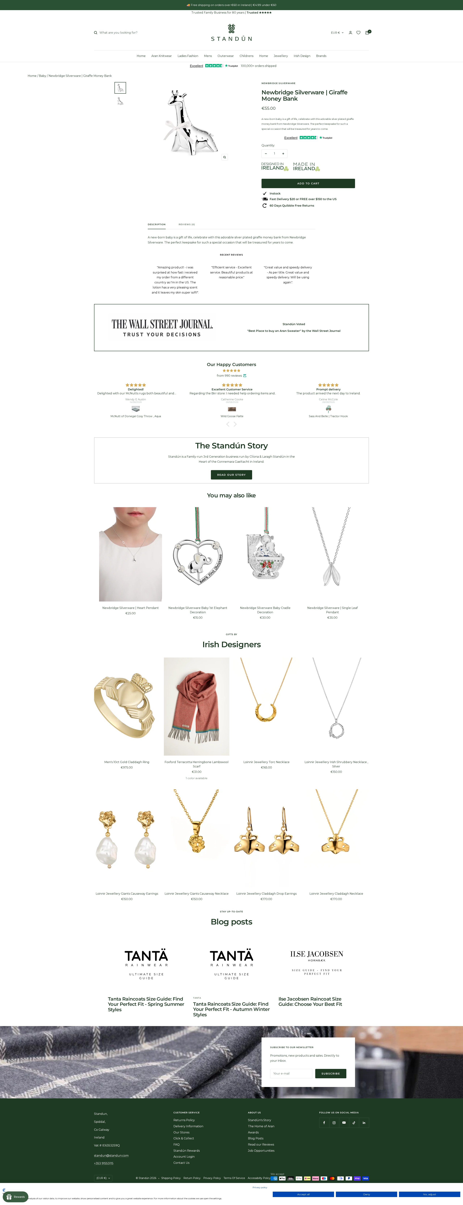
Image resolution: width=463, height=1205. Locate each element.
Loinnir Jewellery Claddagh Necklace (336, 893)
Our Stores (181, 1132)
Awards (253, 1132)
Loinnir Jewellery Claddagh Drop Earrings (266, 893)
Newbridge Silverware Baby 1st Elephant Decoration (197, 610)
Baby (42, 76)
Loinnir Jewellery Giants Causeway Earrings (127, 893)
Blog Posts (255, 1138)
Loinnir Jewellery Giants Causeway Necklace (197, 893)
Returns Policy (184, 1120)
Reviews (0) (187, 224)
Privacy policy (260, 1187)
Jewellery (281, 56)
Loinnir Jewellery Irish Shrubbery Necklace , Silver (336, 764)
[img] (231, 370)
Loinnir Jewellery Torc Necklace (266, 762)
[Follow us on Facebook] (324, 1123)
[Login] (350, 32)
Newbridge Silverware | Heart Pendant (130, 608)
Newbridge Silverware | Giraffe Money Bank (80, 76)
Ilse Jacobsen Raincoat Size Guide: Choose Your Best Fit (310, 1001)
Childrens (246, 56)
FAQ (176, 1144)
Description (157, 224)
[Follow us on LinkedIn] (364, 1123)
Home (141, 56)
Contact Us (181, 1163)
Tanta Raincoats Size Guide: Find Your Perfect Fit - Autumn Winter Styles (231, 1009)
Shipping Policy (171, 1178)
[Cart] (367, 32)
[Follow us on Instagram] (334, 1123)
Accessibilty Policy (259, 1178)
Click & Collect (183, 1138)
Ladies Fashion (188, 56)
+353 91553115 (103, 1163)
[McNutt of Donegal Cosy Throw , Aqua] (136, 409)
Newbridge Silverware (279, 83)
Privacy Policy (212, 1178)
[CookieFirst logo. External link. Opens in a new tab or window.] (4, 1190)
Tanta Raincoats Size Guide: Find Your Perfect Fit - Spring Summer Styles (146, 1004)
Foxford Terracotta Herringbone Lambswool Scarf (197, 764)
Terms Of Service (234, 1178)
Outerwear (226, 56)
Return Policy (192, 1178)
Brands (321, 56)
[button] (228, 424)
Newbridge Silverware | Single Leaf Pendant (332, 610)
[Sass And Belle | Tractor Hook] (328, 409)
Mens (208, 56)
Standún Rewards (186, 1150)
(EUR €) (101, 1178)
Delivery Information (188, 1126)
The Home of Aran (261, 1126)
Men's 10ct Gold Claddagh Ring (126, 762)
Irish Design (302, 56)
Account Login (184, 1156)
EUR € (335, 32)
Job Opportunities (261, 1150)
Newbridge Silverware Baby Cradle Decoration (265, 610)
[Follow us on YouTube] (344, 1123)
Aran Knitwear (161, 56)
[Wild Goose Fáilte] (232, 409)
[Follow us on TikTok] (354, 1123)
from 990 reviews (229, 375)
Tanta (197, 998)
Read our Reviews (261, 1144)
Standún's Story (259, 1120)
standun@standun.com (111, 1155)
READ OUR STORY (231, 474)
